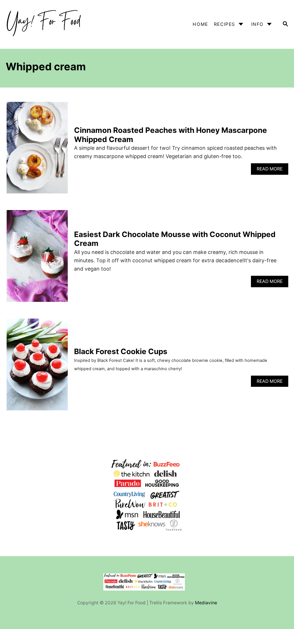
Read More (272, 170)
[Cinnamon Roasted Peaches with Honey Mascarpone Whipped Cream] (37, 150)
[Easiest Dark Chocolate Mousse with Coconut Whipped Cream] (37, 258)
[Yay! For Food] (44, 24)
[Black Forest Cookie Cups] (37, 367)
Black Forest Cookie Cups (120, 351)
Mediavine (206, 602)
